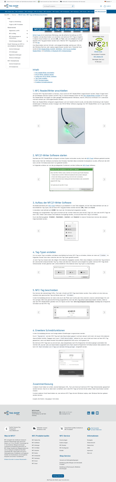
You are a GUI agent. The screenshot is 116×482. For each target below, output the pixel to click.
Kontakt (61, 450)
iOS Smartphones (13, 66)
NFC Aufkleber (36, 442)
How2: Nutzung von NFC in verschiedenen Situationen (16, 45)
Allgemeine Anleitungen (15, 55)
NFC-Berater (63, 445)
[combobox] (57, 6)
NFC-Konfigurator (64, 448)
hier (38, 42)
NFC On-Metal (35, 448)
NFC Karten (35, 453)
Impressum (90, 450)
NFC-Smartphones (13, 61)
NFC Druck (35, 461)
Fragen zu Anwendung (15, 21)
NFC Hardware (36, 458)
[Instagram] (93, 413)
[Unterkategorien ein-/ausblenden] (27, 30)
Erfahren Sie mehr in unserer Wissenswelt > (15, 459)
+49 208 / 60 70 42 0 (66, 412)
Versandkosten (65, 480)
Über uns (89, 453)
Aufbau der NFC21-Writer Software (45, 76)
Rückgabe (90, 440)
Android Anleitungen (14, 49)
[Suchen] (72, 6)
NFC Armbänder (36, 455)
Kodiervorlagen (64, 442)
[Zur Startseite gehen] (11, 6)
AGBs (88, 448)
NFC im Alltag (12, 33)
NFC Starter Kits (36, 440)
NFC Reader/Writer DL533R (47, 49)
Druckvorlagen (63, 440)
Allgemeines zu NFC (14, 30)
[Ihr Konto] (101, 6)
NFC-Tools (90, 158)
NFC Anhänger (36, 445)
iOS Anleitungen (13, 52)
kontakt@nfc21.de (65, 413)
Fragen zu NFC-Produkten (16, 24)
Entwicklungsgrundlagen (15, 41)
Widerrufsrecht (91, 442)
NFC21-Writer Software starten (44, 74)
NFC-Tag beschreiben (41, 80)
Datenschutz (90, 445)
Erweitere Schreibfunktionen (43, 82)
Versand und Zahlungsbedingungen (69, 460)
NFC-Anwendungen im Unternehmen (15, 37)
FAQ (9, 18)
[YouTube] (97, 413)
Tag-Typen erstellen (41, 78)
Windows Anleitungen (14, 57)
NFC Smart (34, 463)
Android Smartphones (14, 64)
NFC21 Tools (36, 35)
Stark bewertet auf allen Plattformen (49, 1)
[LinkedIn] (89, 413)
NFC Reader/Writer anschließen (44, 72)
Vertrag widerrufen (58, 476)
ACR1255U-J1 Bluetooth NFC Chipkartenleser (57, 51)
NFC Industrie (35, 450)
